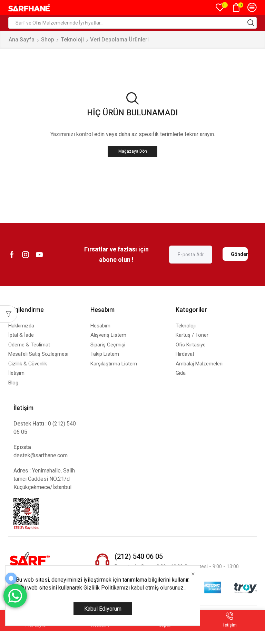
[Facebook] (12, 254)
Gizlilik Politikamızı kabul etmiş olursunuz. (134, 587)
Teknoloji (72, 39)
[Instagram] (25, 254)
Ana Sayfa (22, 39)
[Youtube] (39, 254)
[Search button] (250, 22)
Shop (47, 39)
